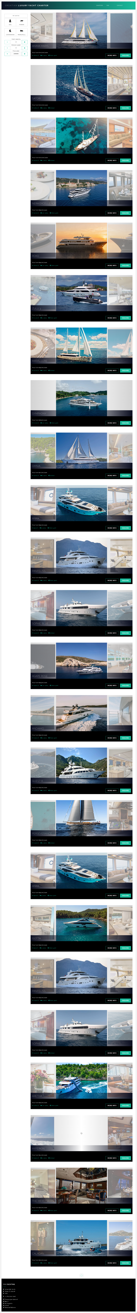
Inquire (125, 55)
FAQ (108, 5)
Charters (99, 5)
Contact (120, 5)
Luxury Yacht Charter (27, 5)
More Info (112, 55)
